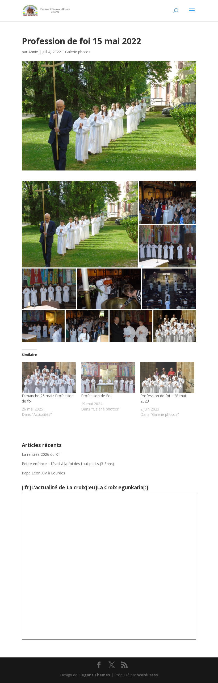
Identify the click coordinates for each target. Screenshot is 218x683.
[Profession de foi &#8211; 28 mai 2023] (167, 377)
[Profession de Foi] (108, 377)
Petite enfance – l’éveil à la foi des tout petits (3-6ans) (68, 463)
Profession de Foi (96, 395)
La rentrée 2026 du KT (41, 454)
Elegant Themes (94, 674)
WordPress (147, 674)
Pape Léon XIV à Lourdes (44, 472)
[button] (80, 224)
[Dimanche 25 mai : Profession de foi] (49, 377)
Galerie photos (77, 51)
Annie (33, 51)
